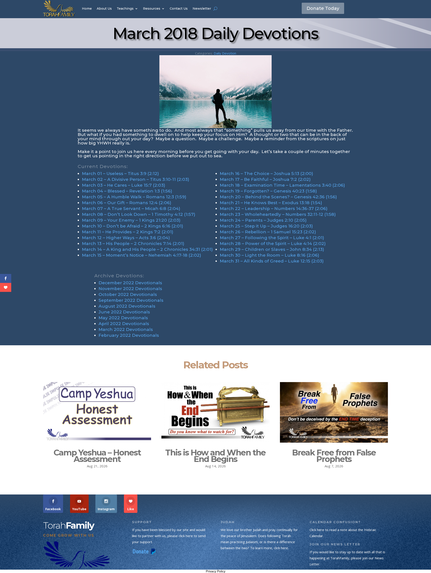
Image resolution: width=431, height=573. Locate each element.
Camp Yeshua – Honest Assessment (97, 456)
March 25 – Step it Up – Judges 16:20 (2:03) (266, 226)
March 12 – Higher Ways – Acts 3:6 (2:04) (126, 237)
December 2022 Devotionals (130, 282)
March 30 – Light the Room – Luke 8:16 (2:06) (269, 255)
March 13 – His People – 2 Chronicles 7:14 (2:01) (133, 243)
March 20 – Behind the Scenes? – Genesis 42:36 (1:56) (278, 196)
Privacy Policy (215, 571)
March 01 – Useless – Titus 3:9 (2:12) (120, 173)
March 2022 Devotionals (126, 329)
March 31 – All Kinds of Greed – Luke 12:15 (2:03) (272, 261)
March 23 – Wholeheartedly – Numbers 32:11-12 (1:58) (278, 214)
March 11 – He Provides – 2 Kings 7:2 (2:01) (127, 231)
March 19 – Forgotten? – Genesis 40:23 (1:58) (268, 191)
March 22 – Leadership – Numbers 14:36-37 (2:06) (274, 208)
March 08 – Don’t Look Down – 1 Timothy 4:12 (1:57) (138, 214)
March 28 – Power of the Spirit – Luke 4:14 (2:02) (273, 243)
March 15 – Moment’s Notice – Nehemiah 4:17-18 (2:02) (141, 255)
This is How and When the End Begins (215, 456)
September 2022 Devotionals (131, 300)
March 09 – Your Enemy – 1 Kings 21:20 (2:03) (131, 220)
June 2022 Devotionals (124, 312)
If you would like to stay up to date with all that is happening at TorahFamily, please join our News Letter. (347, 558)
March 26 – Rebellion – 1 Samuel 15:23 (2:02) (268, 231)
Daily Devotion (225, 53)
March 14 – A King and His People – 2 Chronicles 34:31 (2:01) (147, 249)
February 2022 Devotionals (129, 335)
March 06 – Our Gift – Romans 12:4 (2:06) (126, 202)
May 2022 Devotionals (123, 317)
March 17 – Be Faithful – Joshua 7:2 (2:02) (265, 179)
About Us (104, 9)
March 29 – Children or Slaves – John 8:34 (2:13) (272, 249)
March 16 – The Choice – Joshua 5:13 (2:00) (266, 173)
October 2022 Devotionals (128, 294)
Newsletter (202, 9)
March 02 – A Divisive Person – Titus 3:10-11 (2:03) (135, 179)
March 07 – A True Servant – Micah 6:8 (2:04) (131, 208)
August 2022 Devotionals (127, 306)
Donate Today (323, 8)
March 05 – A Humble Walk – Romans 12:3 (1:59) (134, 196)
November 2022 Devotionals (130, 288)
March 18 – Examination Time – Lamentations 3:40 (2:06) (282, 185)
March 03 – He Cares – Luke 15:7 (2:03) (123, 185)
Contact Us (179, 9)
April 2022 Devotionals (124, 323)
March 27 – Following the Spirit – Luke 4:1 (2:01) (272, 237)
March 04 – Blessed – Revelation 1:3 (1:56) (127, 191)
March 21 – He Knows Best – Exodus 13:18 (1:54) (271, 202)
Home (87, 9)
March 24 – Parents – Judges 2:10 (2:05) (263, 220)
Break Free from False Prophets (334, 456)
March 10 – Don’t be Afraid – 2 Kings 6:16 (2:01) (132, 226)
